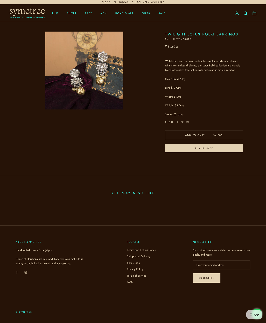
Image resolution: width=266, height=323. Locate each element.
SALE (162, 13)
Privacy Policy (135, 269)
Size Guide (133, 263)
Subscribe (207, 278)
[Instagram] (26, 272)
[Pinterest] (187, 122)
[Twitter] (182, 122)
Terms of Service (136, 276)
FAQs (130, 282)
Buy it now (204, 148)
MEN (103, 13)
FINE (55, 13)
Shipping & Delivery (138, 256)
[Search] (246, 13)
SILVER (72, 13)
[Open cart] (254, 13)
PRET (88, 13)
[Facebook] (177, 122)
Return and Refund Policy (141, 250)
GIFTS (146, 13)
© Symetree (24, 311)
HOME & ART (124, 13)
